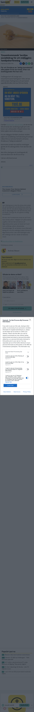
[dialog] (17, 356)
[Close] (30, 320)
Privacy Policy (27, 391)
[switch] (27, 356)
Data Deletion (7, 391)
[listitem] (17, 352)
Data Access (17, 391)
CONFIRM (10, 385)
